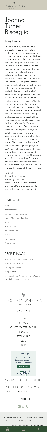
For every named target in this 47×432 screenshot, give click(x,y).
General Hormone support (16, 214)
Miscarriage (10, 226)
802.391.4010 (19, 421)
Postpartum (10, 243)
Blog (7, 205)
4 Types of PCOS (12, 271)
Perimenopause (12, 239)
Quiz (23, 345)
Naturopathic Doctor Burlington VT (22, 381)
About (23, 318)
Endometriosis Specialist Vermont (22, 387)
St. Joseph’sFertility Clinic (24, 327)
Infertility (9, 222)
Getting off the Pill (13, 267)
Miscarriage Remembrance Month (20, 259)
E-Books (23, 332)
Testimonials (23, 336)
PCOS (7, 234)
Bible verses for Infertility (16, 263)
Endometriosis (11, 209)
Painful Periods (11, 230)
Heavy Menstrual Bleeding (17, 218)
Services (23, 323)
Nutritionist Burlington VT (19, 391)
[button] (40, 3)
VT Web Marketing (36, 425)
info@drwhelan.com (34, 421)
